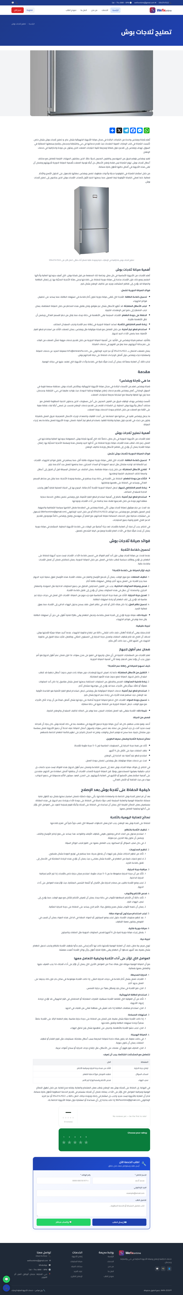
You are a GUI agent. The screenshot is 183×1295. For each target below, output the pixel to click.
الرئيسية (115, 10)
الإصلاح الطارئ (76, 1276)
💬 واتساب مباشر (64, 1222)
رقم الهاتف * (85, 1174)
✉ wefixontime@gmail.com (145, 2)
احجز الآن (17, 10)
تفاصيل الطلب (140, 1200)
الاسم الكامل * (140, 1174)
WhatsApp (43, 1265)
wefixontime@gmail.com (37, 1260)
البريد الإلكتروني (140, 1187)
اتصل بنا (84, 10)
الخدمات (105, 10)
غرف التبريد (78, 1271)
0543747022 (41, 1256)
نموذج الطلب (71, 10)
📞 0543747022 (165, 2)
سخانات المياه (76, 1266)
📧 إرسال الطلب (119, 1222)
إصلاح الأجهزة (77, 1256)
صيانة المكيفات (76, 1261)
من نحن (94, 10)
